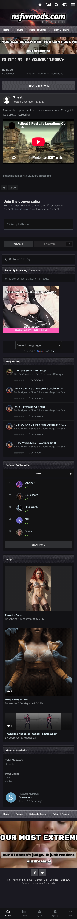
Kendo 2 (29, 530)
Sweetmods (26, 797)
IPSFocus (27, 879)
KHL (27, 518)
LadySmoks (24, 374)
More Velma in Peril (16, 699)
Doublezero (31, 494)
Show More (38, 544)
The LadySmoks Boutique (49, 374)
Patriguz (22, 392)
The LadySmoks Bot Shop (30, 370)
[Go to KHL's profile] (19, 520)
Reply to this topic (38, 85)
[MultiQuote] (4, 187)
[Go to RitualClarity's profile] (19, 508)
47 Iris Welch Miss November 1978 (35, 442)
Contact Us (41, 879)
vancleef (30, 482)
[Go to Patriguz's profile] (9, 390)
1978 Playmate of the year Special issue (38, 388)
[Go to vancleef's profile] (19, 484)
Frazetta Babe (13, 615)
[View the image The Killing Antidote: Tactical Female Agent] (38, 721)
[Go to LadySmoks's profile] (9, 372)
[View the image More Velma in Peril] (38, 662)
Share (19, 243)
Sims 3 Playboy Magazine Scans (49, 392)
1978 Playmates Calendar (29, 406)
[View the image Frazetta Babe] (38, 588)
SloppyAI (65, 879)
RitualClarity (31, 506)
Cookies (54, 879)
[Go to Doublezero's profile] (19, 496)
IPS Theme (13, 879)
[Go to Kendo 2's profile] (19, 532)
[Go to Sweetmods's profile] (11, 797)
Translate (49, 350)
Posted (28, 101)
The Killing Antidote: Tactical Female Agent (31, 733)
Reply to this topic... (22, 224)
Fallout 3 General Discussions (46, 73)
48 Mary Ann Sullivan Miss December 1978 (40, 424)
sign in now (21, 208)
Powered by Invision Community (38, 883)
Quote (13, 187)
